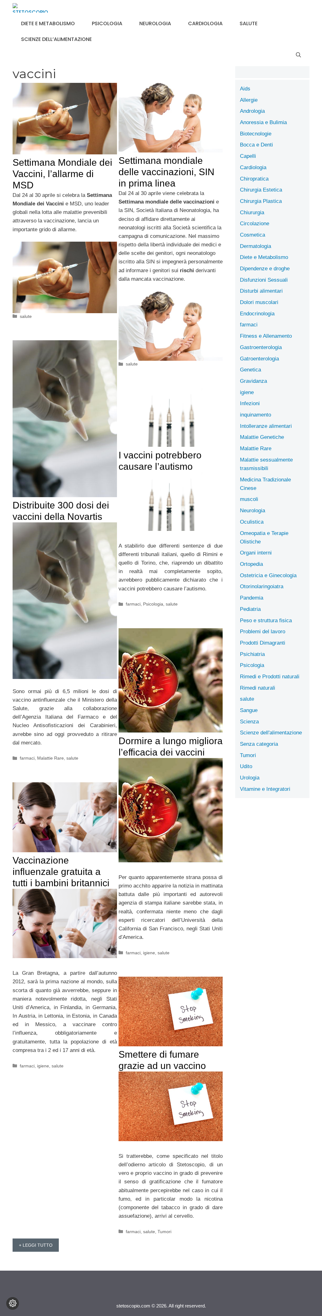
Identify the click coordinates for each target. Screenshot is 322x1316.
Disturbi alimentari (261, 291)
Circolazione (254, 224)
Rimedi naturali (257, 688)
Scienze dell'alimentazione (271, 733)
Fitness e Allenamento (266, 336)
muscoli (249, 499)
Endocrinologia (257, 314)
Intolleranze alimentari (266, 426)
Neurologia (155, 23)
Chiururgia (252, 213)
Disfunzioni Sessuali (264, 280)
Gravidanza (253, 381)
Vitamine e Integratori (265, 789)
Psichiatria (252, 654)
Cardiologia (205, 23)
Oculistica (252, 522)
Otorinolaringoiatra (261, 586)
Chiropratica (254, 179)
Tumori (164, 1231)
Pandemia (251, 598)
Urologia (249, 778)
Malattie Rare (50, 758)
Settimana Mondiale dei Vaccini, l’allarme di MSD (62, 173)
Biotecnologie (255, 134)
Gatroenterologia (259, 359)
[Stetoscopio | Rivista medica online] (30, 8)
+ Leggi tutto (36, 1245)
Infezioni (250, 403)
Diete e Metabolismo (48, 23)
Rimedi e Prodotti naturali (269, 677)
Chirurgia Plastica (261, 201)
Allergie (249, 100)
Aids (245, 89)
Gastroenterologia (261, 347)
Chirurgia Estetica (261, 190)
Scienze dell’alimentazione (56, 39)
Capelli (248, 156)
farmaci (27, 758)
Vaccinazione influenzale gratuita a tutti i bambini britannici (61, 871)
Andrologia (252, 111)
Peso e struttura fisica (266, 621)
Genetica (250, 370)
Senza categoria (259, 744)
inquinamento (255, 415)
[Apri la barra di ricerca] (298, 55)
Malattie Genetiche (262, 437)
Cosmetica (252, 235)
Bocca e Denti (256, 145)
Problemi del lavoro (262, 632)
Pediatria (250, 609)
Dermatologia (255, 246)
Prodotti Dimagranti (262, 643)
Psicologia (107, 23)
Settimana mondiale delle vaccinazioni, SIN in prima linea (166, 171)
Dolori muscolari (259, 302)
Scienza (249, 722)
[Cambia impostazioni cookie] (12, 1303)
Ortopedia (251, 564)
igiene (149, 952)
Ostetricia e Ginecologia (268, 575)
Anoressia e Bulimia (263, 122)
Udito (246, 766)
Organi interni (256, 553)
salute (249, 23)
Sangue (249, 710)
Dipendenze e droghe (265, 269)
